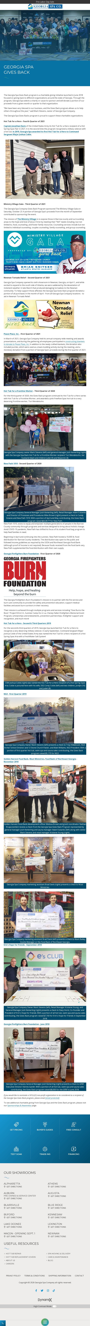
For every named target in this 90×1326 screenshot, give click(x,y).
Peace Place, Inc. (11, 334)
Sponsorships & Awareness (19, 1105)
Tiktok (54, 1291)
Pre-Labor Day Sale (45, 2)
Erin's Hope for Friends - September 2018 (23, 945)
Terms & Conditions (34, 1276)
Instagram (48, 1291)
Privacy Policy (13, 1276)
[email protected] (52, 1098)
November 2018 (11, 761)
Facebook (36, 1291)
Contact (79, 1276)
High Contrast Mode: (43, 1306)
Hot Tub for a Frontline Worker (18, 391)
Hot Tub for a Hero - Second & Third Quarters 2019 (27, 623)
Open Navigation (45, 1322)
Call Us (3, 1323)
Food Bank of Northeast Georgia (60, 759)
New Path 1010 (11, 463)
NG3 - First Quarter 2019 (15, 694)
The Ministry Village (26, 219)
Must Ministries (37, 759)
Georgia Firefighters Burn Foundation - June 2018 (26, 1024)
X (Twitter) (42, 1291)
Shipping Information (60, 1276)
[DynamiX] (45, 1300)
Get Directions (14, 1186)
